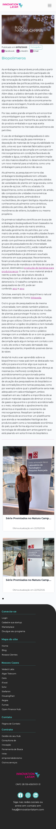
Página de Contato (11, 724)
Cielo (4, 678)
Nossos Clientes (9, 655)
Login (4, 618)
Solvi (4, 687)
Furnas (5, 705)
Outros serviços (9, 762)
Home (5, 646)
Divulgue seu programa (13, 631)
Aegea (5, 700)
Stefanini (6, 691)
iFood (4, 682)
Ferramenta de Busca (12, 749)
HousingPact (8, 696)
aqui (15, 288)
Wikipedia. (36, 297)
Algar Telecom (9, 673)
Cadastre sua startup (12, 622)
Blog (4, 650)
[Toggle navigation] (50, 6)
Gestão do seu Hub (11, 736)
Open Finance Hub (11, 709)
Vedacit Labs (8, 669)
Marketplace (8, 627)
